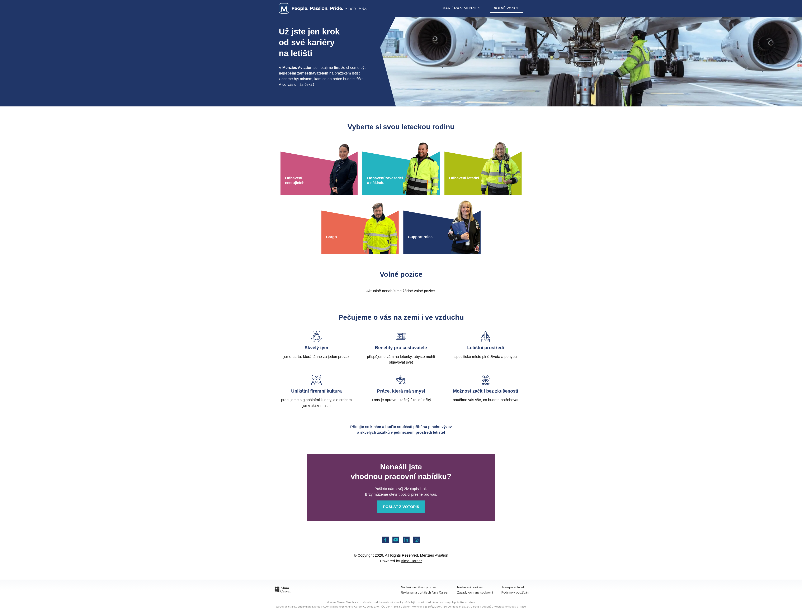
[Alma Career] (283, 590)
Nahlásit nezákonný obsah (419, 587)
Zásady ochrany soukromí (475, 592)
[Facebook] (385, 540)
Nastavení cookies (470, 587)
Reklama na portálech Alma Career (425, 592)
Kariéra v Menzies (461, 8)
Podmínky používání (515, 592)
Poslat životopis (401, 507)
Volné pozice (506, 8)
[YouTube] (395, 540)
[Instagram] (416, 540)
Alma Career (411, 561)
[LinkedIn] (406, 540)
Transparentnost (512, 587)
